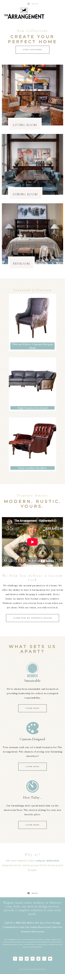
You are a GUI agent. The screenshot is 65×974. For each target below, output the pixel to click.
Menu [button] (35, 4)
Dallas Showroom (40, 927)
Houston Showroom (32, 931)
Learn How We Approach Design (32, 618)
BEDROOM (21, 264)
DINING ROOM (25, 194)
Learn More (32, 708)
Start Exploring (32, 50)
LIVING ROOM (25, 125)
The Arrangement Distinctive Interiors (24, 13)
